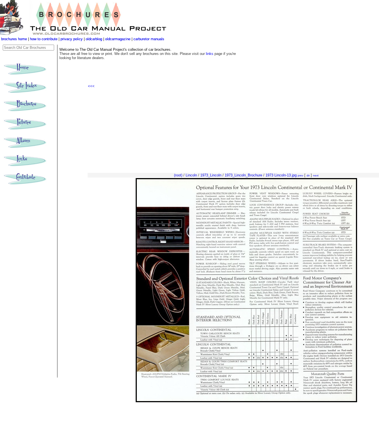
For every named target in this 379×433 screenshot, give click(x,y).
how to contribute (43, 39)
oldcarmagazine (118, 39)
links (209, 54)
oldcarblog (94, 39)
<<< (91, 86)
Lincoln (191, 175)
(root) (178, 175)
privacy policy (72, 39)
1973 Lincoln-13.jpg (281, 175)
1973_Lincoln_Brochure (243, 175)
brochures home (14, 39)
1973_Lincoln (210, 175)
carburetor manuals (148, 39)
